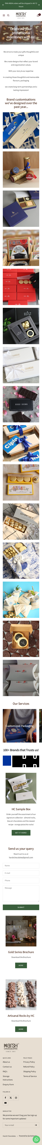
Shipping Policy (29, 1071)
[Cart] (38, 15)
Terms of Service (30, 1076)
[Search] (8, 15)
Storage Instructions (8, 1078)
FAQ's (5, 1071)
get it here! (21, 833)
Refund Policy (29, 1066)
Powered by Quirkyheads (28, 1136)
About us (6, 1062)
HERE (21, 965)
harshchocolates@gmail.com (21, 857)
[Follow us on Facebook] (5, 1097)
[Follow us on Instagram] (16, 1097)
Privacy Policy (29, 1062)
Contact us (7, 1066)
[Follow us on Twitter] (10, 1097)
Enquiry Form (8, 1084)
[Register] (36, 1125)
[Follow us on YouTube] (5, 1103)
